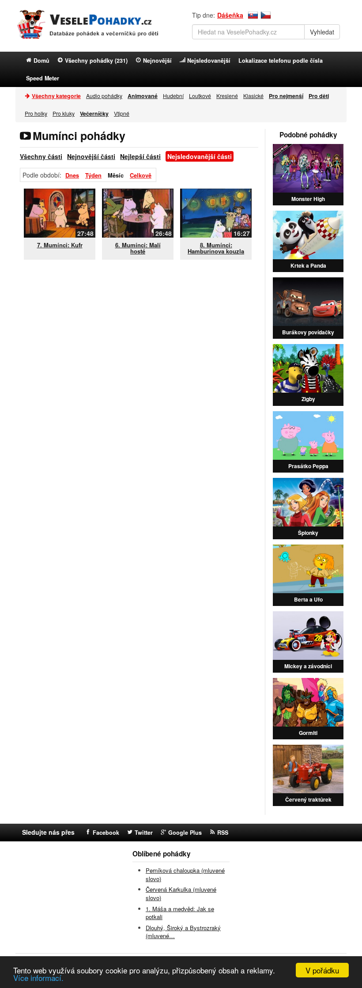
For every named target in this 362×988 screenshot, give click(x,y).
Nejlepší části (140, 156)
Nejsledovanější (208, 60)
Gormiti (308, 733)
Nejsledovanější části (199, 156)
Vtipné (121, 113)
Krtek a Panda (308, 265)
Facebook (106, 833)
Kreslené (227, 95)
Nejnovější (157, 60)
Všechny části (41, 156)
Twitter (144, 833)
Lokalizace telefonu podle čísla (280, 60)
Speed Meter (42, 78)
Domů (41, 60)
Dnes (72, 175)
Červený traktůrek (308, 799)
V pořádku (322, 970)
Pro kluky (64, 113)
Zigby (308, 399)
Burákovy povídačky (308, 332)
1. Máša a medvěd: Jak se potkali (180, 913)
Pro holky (36, 113)
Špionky (308, 533)
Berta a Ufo (308, 599)
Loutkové (200, 95)
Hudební (173, 95)
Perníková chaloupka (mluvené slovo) (185, 874)
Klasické (253, 95)
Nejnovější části (91, 156)
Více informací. (38, 977)
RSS (222, 833)
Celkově (140, 175)
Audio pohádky (104, 95)
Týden (93, 175)
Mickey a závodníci (308, 666)
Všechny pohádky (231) (96, 60)
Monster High (308, 199)
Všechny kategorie (56, 96)
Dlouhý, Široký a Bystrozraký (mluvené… (183, 932)
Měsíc (116, 175)
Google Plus (185, 833)
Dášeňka (230, 15)
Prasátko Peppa (308, 466)
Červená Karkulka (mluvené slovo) (181, 893)
